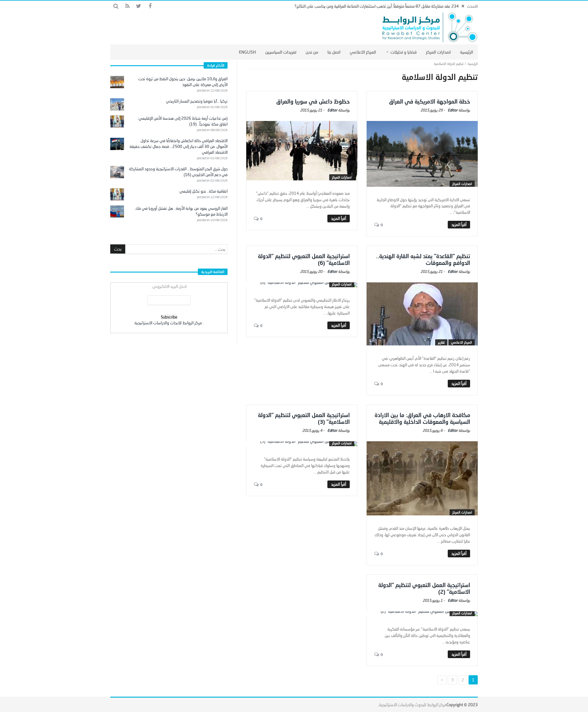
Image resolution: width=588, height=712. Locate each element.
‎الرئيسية (473, 64)
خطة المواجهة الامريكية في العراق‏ (429, 101)
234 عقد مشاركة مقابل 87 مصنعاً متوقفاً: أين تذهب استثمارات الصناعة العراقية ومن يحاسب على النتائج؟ (377, 6)
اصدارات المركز (462, 184)
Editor (453, 110)
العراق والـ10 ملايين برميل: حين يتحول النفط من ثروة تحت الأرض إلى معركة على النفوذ (183, 81)
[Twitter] (138, 6)
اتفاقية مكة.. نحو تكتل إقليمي (203, 191)
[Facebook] (150, 6)
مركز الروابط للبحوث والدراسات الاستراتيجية (413, 704)
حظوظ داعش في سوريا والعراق (313, 101)
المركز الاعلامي (461, 342)
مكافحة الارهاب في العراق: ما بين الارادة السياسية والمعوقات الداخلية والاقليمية (422, 418)
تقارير (441, 342)
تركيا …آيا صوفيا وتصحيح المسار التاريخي (197, 101)
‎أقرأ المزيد (458, 224)
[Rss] (127, 6)
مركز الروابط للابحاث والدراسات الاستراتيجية (168, 322)
